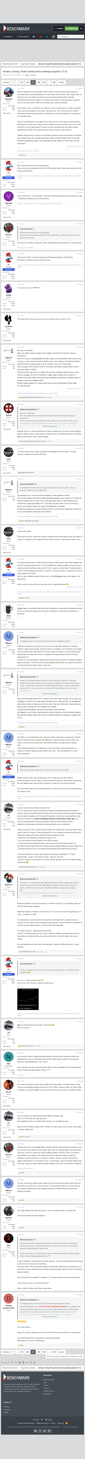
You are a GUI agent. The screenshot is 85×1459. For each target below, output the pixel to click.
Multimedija (47, 1394)
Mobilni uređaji (48, 1391)
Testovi (46, 1385)
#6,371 (81, 479)
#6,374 (80, 605)
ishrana (27, 75)
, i (29, 521)
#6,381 (81, 958)
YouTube (6, 1407)
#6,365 (80, 254)
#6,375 (80, 632)
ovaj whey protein (25, 288)
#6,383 (80, 1053)
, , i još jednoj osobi (32, 867)
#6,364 (80, 224)
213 (33, 82)
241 (54, 82)
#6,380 (80, 874)
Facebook (7, 1409)
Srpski (49, 1420)
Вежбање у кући (23, 361)
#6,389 (80, 1234)
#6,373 (80, 559)
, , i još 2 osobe (36, 441)
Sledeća (61, 82)
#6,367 (80, 315)
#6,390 (80, 1295)
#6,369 (80, 404)
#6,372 (80, 528)
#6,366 (80, 284)
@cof (38, 1147)
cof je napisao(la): (26, 963)
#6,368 (80, 347)
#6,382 (80, 1021)
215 (44, 82)
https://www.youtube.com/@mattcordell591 (33, 1283)
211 (22, 82)
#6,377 (80, 734)
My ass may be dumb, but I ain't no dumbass (31, 1215)
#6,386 (80, 1144)
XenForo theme (67, 1427)
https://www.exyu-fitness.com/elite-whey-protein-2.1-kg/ (50, 319)
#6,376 (80, 672)
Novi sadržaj (24, 37)
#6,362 (80, 162)
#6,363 (80, 192)
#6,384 (80, 1081)
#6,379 (80, 804)
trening (33, 75)
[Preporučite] (76, 88)
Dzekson (7, 75)
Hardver (46, 1388)
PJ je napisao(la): (26, 229)
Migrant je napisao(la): (28, 677)
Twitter (6, 1412)
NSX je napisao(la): (26, 1239)
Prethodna (6, 82)
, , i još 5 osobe (36, 397)
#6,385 (80, 1112)
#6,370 (80, 448)
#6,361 (81, 88)
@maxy (20, 608)
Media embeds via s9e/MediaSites (50, 1427)
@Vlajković (59, 576)
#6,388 (80, 1207)
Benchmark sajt (34, 37)
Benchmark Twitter (47, 37)
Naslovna (8, 37)
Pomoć (53, 1423)
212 (27, 82)
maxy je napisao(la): (27, 484)
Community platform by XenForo (23, 1427)
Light (37, 1420)
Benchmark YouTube (40, 37)
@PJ (19, 1025)
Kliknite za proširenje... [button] (50, 426)
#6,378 (80, 761)
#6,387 (80, 1179)
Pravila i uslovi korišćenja (26, 1423)
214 (38, 82)
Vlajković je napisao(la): (28, 409)
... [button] (17, 82)
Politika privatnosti (42, 1423)
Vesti (45, 1382)
